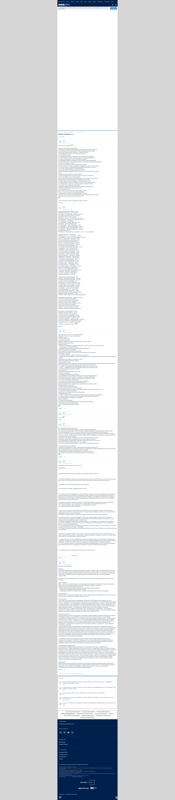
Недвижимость (61, 1)
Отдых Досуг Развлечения (69, 132)
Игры (112, 1)
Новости (72, 1)
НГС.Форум (60, 132)
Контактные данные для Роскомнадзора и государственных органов (73, 764)
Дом (81, 1)
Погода (77, 1)
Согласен (113, 8)
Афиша (94, 1)
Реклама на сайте (63, 752)
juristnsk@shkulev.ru (93, 775)
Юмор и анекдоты (79, 132)
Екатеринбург (62, 742)
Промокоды (107, 1)
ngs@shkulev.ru (75, 774)
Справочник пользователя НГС (66, 724)
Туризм (89, 1)
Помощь (61, 759)
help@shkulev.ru (69, 776)
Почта (85, 1)
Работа (67, 1)
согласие (104, 7)
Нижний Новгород (63, 744)
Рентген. (60, 417)
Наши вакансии (62, 756)
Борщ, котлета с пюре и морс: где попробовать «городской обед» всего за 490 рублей (84, 693)
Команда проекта (63, 754)
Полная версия (62, 721)
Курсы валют (100, 1)
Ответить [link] (60, 202)
